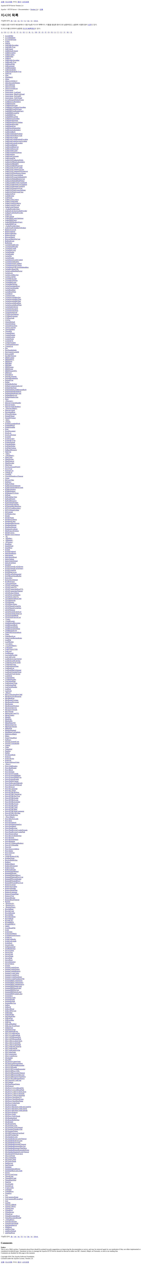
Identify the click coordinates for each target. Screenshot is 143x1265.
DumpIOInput (9, 416)
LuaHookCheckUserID (13, 662)
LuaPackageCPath (11, 683)
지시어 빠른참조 (29, 28)
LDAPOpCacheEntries (12, 595)
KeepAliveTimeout (11, 580)
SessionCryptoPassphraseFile (14, 979)
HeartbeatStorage (10, 525)
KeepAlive (8, 578)
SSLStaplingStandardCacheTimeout (17, 1152)
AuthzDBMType (10, 224)
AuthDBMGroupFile (12, 113)
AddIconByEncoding (12, 60)
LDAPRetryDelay (11, 604)
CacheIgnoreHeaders (12, 262)
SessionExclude (10, 997)
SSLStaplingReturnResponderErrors (17, 1150)
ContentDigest (10, 333)
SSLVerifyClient (10, 1159)
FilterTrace (8, 465)
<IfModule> (9, 540)
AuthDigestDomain (11, 120)
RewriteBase (9, 909)
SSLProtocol (9, 1086)
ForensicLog (9, 470)
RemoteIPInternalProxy (13, 875)
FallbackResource (11, 450)
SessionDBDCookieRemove (14, 984)
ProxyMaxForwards (11, 819)
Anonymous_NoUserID (13, 96)
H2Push (7, 495)
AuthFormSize (10, 154)
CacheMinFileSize (11, 284)
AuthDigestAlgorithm (12, 119)
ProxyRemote (9, 837)
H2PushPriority (10, 499)
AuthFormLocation (11, 137)
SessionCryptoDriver (12, 975)
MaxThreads (9, 711)
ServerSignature (10, 962)
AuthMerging (9, 196)
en (15, 21)
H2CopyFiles (9, 480)
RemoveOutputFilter (12, 894)
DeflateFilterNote (11, 388)
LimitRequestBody (11, 625)
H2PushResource (11, 501)
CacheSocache (10, 295)
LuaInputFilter (10, 678)
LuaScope (8, 691)
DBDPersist (9, 369)
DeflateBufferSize (11, 384)
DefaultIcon (9, 374)
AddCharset (9, 49)
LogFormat (8, 647)
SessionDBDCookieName (14, 981)
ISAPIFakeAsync (11, 572)
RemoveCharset (10, 885)
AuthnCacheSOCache (12, 205)
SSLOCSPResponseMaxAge (14, 1075)
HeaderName (9, 518)
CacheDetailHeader (11, 247)
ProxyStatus (9, 851)
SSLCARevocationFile (12, 1043)
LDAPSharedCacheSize (13, 608)
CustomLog (9, 346)
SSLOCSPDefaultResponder (14, 1065)
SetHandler (8, 1013)
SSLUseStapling (10, 1157)
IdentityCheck (9, 533)
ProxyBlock (9, 770)
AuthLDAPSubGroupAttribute (15, 190)
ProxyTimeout (9, 853)
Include (7, 550)
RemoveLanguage (11, 892)
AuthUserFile (9, 216)
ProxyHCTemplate (11, 789)
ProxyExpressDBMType (13, 777)
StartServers (9, 1163)
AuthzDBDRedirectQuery (14, 222)
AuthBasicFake (10, 103)
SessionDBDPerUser (12, 990)
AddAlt (7, 43)
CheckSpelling (10, 329)
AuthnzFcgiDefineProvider (14, 213)
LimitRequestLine (11, 630)
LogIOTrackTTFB (11, 649)
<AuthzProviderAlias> (12, 226)
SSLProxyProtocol (11, 1112)
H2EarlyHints (9, 484)
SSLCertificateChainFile (13, 1046)
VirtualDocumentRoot (12, 1216)
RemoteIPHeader (10, 873)
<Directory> (9, 401)
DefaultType (9, 380)
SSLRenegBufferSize (12, 1120)
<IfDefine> (8, 538)
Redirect (8, 862)
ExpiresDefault (10, 442)
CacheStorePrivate (11, 312)
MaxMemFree (9, 698)
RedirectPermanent (11, 866)
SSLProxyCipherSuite (12, 1103)
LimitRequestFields (11, 627)
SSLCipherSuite (10, 1052)
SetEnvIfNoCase (10, 1011)
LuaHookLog (9, 668)
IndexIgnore (9, 555)
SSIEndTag (9, 1018)
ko (28, 21)
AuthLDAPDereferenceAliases (15, 173)
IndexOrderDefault (11, 561)
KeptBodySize (10, 582)
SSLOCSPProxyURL (12, 1071)
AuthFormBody (10, 132)
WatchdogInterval (11, 1225)
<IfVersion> (9, 542)
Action (7, 41)
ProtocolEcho (9, 758)
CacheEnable (9, 254)
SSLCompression (11, 1054)
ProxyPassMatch (10, 826)
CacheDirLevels (10, 250)
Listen (7, 634)
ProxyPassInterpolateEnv (13, 824)
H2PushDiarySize (11, 497)
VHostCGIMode (10, 1205)
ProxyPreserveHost (11, 834)
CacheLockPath (10, 277)
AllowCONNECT (11, 81)
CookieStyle (9, 341)
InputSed (8, 565)
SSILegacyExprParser (12, 1026)
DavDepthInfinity (11, 350)
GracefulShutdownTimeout (14, 476)
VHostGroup (9, 1208)
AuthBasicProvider (11, 105)
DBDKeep (8, 361)
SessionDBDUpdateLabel (13, 994)
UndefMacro (9, 1191)
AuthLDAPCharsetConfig (14, 167)
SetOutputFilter (10, 1016)
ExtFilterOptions (10, 448)
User (6, 1201)
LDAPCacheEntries (11, 585)
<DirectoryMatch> (11, 408)
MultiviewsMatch (11, 734)
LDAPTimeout (10, 610)
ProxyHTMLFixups (11, 804)
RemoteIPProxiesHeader (13, 879)
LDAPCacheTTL (11, 587)
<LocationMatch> (11, 646)
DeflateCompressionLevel (13, 386)
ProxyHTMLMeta (11, 809)
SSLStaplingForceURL (13, 1142)
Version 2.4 (34, 9)
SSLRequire (9, 1122)
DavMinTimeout (10, 356)
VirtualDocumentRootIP (13, 1218)
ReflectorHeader (10, 869)
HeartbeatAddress (11, 519)
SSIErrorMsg (9, 1020)
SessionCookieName (12, 967)
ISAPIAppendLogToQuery (14, 568)
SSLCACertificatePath (12, 1035)
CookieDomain (10, 335)
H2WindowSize (10, 514)
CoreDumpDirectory (12, 344)
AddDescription (10, 53)
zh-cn (36, 21)
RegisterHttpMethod (12, 871)
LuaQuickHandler (11, 687)
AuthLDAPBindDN (12, 164)
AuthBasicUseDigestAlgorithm (15, 107)
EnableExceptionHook (12, 423)
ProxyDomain (9, 772)
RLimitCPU (9, 920)
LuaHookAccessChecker (13, 659)
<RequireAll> (9, 903)
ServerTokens (9, 964)
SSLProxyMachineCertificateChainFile (18, 1107)
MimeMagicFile (10, 723)
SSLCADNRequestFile (13, 1037)
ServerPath (8, 958)
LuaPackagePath (10, 685)
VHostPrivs (9, 1210)
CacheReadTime (10, 292)
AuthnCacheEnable (11, 201)
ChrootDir (8, 331)
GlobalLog (8, 472)
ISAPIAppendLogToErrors (14, 566)
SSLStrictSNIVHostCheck (14, 1154)
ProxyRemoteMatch (11, 839)
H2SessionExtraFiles (12, 504)
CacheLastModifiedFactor (13, 271)
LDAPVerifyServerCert (13, 617)
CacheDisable (9, 252)
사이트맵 (25, 2)
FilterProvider (9, 463)
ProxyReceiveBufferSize (13, 836)
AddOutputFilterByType (13, 71)
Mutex (7, 736)
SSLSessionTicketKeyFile (13, 1129)
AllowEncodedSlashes (12, 83)
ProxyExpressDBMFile (13, 775)
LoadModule (9, 642)
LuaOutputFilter (10, 681)
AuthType (8, 215)
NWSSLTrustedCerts (12, 741)
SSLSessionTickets (11, 1131)
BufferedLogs (9, 241)
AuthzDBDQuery (11, 220)
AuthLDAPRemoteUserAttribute (16, 184)
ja (25, 21)
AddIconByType (10, 62)
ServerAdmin (9, 950)
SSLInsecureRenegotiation (14, 1063)
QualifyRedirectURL (12, 856)
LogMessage (9, 653)
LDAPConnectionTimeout (14, 591)
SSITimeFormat (10, 1029)
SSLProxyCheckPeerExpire (14, 1099)
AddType (8, 73)
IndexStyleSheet (10, 563)
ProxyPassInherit (10, 822)
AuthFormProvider (11, 151)
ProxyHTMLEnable (11, 798)
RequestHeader (10, 898)
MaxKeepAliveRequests (13, 696)
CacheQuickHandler (12, 288)
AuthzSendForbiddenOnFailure (15, 228)
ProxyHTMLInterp (11, 805)
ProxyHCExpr (10, 787)
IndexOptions (9, 559)
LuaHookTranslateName (13, 672)
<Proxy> (8, 764)
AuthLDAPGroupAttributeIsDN (16, 177)
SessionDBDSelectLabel (13, 992)
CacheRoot (8, 294)
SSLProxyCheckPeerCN (13, 1097)
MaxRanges (9, 704)
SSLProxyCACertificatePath (14, 1090)
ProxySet (8, 847)
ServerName (9, 956)
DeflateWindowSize (11, 397)
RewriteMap (9, 915)
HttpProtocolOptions (12, 531)
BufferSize (8, 243)
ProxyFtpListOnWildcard (13, 785)
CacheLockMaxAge (12, 275)
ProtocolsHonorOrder (12, 762)
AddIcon (8, 58)
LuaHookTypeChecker (12, 674)
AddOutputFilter (10, 70)
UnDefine (8, 1189)
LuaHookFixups (10, 664)
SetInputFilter (9, 1014)
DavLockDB (9, 354)
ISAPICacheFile (10, 570)
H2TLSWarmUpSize (12, 510)
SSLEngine (9, 1058)
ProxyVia (8, 854)
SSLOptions (9, 1082)
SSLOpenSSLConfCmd (13, 1080)
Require (7, 901)
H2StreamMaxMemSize (13, 506)
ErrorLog (8, 433)
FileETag (8, 452)
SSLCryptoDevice (11, 1056)
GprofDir (8, 474)
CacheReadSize (10, 290)
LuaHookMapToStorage (13, 670)
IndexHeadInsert (10, 553)
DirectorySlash (10, 410)
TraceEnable (9, 1184)
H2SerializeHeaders (11, 502)
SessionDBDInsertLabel (13, 988)
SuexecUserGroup (11, 1174)
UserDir (7, 1203)
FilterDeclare (9, 459)
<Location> (9, 644)
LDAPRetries (9, 602)
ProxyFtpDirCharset (11, 781)
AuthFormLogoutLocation (14, 143)
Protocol (8, 757)
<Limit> (7, 619)
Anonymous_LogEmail (13, 92)
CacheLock (9, 273)
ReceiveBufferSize (11, 860)
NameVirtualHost (11, 738)
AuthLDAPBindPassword (14, 166)
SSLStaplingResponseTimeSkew (16, 1148)
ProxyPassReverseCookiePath (15, 832)
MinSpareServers (10, 725)
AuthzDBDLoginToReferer (14, 218)
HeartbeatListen (10, 521)
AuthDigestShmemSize (13, 128)
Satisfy (7, 926)
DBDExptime (9, 358)
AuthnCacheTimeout (12, 207)
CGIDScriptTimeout (12, 314)
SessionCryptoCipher (12, 973)
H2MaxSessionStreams (12, 486)
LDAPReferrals (10, 600)
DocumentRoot (10, 412)
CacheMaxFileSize (11, 280)
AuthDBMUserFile (11, 117)
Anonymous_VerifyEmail (13, 98)
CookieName (9, 339)
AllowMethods (10, 85)
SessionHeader (10, 999)
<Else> (7, 420)
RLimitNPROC (10, 924)
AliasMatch (9, 77)
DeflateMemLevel (11, 395)
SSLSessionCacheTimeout (14, 1127)
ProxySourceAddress (12, 849)
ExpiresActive (9, 438)
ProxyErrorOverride (11, 773)
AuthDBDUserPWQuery (13, 109)
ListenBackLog (10, 636)
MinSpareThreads (11, 726)
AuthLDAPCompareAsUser (14, 169)
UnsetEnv (8, 1193)
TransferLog (9, 1186)
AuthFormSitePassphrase (13, 152)
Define (7, 382)
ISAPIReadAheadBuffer (13, 576)
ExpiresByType (10, 440)
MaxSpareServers (11, 708)
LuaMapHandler (10, 679)
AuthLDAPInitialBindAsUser (15, 179)
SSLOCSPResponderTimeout (15, 1073)
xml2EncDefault (10, 1231)
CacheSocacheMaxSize (13, 297)
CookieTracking (10, 342)
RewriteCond (9, 911)
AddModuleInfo (10, 68)
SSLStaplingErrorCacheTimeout (15, 1139)
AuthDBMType (10, 115)
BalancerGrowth (10, 230)
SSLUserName (10, 1156)
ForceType (8, 469)
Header (7, 516)
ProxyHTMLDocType (12, 796)
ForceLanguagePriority (12, 467)
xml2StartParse (10, 1233)
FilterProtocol (9, 461)
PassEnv (8, 751)
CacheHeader (9, 258)
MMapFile (8, 728)
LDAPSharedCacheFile (13, 606)
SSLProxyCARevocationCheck (15, 1092)
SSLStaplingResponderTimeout (15, 1144)
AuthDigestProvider (11, 124)
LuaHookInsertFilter (12, 666)
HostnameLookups (11, 529)
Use (6, 1195)
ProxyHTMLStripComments (14, 811)
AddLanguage (10, 66)
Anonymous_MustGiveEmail (14, 94)
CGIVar (7, 320)
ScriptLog (8, 937)
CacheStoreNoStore (11, 310)
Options (7, 745)
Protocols (8, 760)
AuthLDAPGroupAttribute (14, 175)
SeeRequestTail (10, 947)
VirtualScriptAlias (11, 1221)
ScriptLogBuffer (10, 939)
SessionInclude (10, 1001)
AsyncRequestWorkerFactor (14, 100)
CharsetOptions (10, 324)
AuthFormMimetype (12, 147)
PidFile (7, 753)
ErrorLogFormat (10, 435)
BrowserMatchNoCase (12, 239)
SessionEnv (9, 996)
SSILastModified (10, 1024)
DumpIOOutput (10, 418)
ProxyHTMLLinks (11, 807)
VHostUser (9, 1214)
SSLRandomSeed (11, 1118)
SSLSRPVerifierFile (11, 1135)
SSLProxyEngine (11, 1105)
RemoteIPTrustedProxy (13, 881)
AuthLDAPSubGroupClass (14, 192)
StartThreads (9, 1165)
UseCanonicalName (11, 1197)
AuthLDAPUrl (10, 194)
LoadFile (8, 640)
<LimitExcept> (10, 621)
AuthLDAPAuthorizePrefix (14, 160)
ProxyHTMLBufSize (12, 792)
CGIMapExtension (11, 316)
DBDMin (8, 365)
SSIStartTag (9, 1028)
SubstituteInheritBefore (12, 1169)
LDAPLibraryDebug (12, 593)
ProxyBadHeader (11, 768)
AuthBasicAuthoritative (13, 102)
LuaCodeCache (10, 657)
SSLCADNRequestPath (13, 1039)
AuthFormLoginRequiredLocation (16, 139)
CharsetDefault (10, 322)
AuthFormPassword (11, 149)
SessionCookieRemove (12, 971)
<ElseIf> (8, 422)
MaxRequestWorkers (12, 706)
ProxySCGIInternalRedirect (14, 843)
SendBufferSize (10, 949)
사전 (89, 25)
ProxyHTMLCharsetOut (13, 794)
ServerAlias (9, 952)
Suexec (7, 1173)
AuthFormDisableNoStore (14, 134)
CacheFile (8, 256)
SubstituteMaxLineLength (13, 1171)
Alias (6, 75)
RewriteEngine (10, 913)
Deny (7, 399)
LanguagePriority (11, 583)
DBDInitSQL (9, 359)
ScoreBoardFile (10, 928)
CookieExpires (10, 337)
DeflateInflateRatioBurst (13, 391)
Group (7, 478)
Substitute (8, 1167)
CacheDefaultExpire (12, 245)
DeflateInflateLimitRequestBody (16, 390)
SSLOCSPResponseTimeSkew (15, 1077)
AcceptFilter (9, 36)
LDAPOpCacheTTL (12, 597)
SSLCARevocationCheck (13, 1041)
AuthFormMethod (11, 145)
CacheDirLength (10, 248)
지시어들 (8, 2)
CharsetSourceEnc (11, 326)
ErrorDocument (10, 431)
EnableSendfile (10, 427)
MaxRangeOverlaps (11, 700)
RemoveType (9, 896)
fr (22, 21)
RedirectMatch (10, 864)
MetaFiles (8, 719)
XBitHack (8, 1227)
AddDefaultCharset (11, 51)
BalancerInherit (10, 231)
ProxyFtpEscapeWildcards (14, 783)
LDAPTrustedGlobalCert (13, 614)
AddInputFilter (10, 64)
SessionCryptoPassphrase (13, 977)
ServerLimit (9, 954)
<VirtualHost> (10, 1220)
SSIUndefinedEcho (11, 1031)
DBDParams (9, 367)
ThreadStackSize (10, 1180)
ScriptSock (8, 943)
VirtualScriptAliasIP (11, 1223)
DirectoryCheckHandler (13, 403)
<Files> (7, 454)
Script (7, 930)
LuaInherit (8, 676)
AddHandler (9, 56)
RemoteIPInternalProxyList (14, 877)
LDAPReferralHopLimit (13, 598)
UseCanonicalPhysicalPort (14, 1199)
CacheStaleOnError (11, 307)
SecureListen (9, 945)
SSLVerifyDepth (10, 1161)
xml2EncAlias (9, 1229)
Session (7, 965)
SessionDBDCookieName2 (14, 982)
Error (6, 429)
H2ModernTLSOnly (12, 493)
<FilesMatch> (9, 455)
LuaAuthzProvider (11, 655)
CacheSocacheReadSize (13, 303)
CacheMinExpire (10, 282)
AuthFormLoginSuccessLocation (16, 141)
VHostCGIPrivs (10, 1206)
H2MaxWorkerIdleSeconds (14, 487)
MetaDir (8, 717)
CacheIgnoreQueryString (13, 265)
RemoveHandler (10, 888)
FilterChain (8, 457)
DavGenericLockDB (12, 352)
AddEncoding (9, 55)
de (11, 21)
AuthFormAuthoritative (13, 130)
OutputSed (8, 749)
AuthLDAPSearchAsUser (13, 188)
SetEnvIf (8, 1007)
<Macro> (8, 693)
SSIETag (8, 1022)
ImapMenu (8, 548)
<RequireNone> (10, 907)
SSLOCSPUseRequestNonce (15, 1078)
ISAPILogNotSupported (13, 574)
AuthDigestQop (10, 126)
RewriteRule (9, 918)
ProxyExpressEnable (12, 779)
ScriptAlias (8, 932)
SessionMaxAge (10, 1003)
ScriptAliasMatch (11, 933)
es (19, 21)
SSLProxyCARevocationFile (14, 1093)
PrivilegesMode (10, 755)
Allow (7, 79)
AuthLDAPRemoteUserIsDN (15, 186)
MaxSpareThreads (11, 710)
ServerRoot (9, 960)
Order (7, 747)
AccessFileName (10, 39)
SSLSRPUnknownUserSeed (14, 1133)
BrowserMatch (10, 237)
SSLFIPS (8, 1060)
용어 (19, 2)
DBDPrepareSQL (11, 371)
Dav (6, 348)
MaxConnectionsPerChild (13, 694)
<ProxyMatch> (10, 817)
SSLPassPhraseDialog (12, 1084)
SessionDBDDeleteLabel (13, 986)
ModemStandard (10, 730)
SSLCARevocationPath (13, 1045)
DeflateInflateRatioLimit (13, 393)
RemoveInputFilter (11, 890)
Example (8, 437)
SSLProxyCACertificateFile (14, 1088)
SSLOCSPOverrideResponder (15, 1069)
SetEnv (7, 1005)
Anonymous (9, 90)
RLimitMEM (9, 922)
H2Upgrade (9, 512)
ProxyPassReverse (11, 828)
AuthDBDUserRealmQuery (14, 111)
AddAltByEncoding (11, 45)
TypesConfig (9, 1188)
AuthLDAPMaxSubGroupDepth (16, 183)
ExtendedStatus (10, 444)
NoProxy (8, 740)
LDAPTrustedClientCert (13, 612)
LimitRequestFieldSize (12, 629)
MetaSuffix (8, 721)
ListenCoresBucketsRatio (13, 638)
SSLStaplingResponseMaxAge (15, 1146)
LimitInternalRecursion (12, 623)
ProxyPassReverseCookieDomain (16, 830)
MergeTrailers (9, 715)
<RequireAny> (10, 905)
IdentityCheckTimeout (12, 534)
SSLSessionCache (11, 1125)
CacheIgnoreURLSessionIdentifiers (17, 267)
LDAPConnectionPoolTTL (14, 589)
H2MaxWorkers (10, 489)
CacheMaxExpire (11, 278)
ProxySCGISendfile (11, 845)
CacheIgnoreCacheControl (14, 260)
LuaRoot (8, 689)
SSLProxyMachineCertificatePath (16, 1110)
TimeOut (8, 1182)
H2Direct (8, 482)
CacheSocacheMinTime (13, 301)
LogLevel (8, 651)
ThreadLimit (9, 1176)
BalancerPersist (10, 235)
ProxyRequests (10, 841)
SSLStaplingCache (11, 1137)
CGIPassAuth (9, 318)
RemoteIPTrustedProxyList (14, 883)
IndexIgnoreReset (11, 557)
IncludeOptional (10, 551)
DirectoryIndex (10, 405)
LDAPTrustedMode (11, 615)
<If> (6, 536)
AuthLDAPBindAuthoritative (15, 162)
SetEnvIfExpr (9, 1009)
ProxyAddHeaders (11, 766)
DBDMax (8, 363)
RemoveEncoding (11, 886)
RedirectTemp (9, 868)
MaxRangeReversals (12, 702)
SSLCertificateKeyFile (12, 1050)
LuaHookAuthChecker (12, 661)
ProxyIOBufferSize (11, 815)
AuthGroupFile (10, 158)
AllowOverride (10, 87)
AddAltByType (10, 47)
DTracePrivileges (10, 414)
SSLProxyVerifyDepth (12, 1116)
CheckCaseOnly (10, 327)
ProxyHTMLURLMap (12, 813)
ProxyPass (8, 821)
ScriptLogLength (10, 941)
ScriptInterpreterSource (12, 935)
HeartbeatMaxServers (12, 523)
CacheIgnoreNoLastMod (13, 263)
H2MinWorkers (10, 491)
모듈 (2, 2)
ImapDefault (9, 546)
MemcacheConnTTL (12, 713)
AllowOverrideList (11, 88)
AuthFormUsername (12, 156)
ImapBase (8, 544)
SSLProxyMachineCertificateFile (16, 1109)
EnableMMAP (10, 425)
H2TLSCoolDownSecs (13, 508)
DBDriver (8, 373)
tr (32, 21)
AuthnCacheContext (12, 199)
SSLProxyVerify (10, 1114)
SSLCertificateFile (11, 1048)
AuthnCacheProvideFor (13, 203)
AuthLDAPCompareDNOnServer (16, 171)
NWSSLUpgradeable (12, 743)
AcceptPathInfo (10, 38)
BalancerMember (10, 233)
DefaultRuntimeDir (11, 378)
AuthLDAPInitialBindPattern (14, 181)
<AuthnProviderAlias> (12, 209)
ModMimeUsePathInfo (12, 732)
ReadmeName (9, 858)
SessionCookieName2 (12, 969)
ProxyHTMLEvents (11, 800)
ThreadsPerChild (10, 1178)
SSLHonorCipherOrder (13, 1061)
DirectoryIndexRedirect (13, 406)
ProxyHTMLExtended (12, 802)
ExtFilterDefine (10, 446)
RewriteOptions (10, 917)
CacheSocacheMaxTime (13, 299)
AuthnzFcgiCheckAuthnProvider (16, 211)
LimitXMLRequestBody (13, 632)
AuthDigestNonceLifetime (14, 122)
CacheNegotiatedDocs (12, 286)
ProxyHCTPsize (10, 790)
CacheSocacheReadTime (13, 305)
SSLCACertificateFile (12, 1033)
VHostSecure (9, 1212)
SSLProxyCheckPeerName (14, 1101)
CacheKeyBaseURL (12, 269)
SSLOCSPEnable (11, 1067)
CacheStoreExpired (11, 309)
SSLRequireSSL (10, 1124)
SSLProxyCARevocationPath (15, 1095)
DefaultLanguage (11, 376)
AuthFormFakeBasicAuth (13, 135)
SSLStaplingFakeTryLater (13, 1141)
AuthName (8, 198)
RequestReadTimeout (12, 900)
